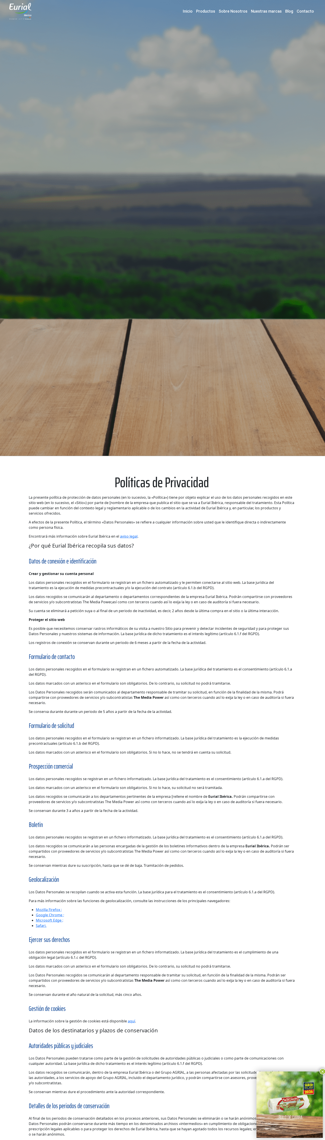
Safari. (41, 925)
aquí (131, 1021)
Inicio (188, 11)
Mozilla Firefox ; (49, 909)
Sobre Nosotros (233, 11)
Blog (289, 11)
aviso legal (129, 536)
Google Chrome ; (50, 915)
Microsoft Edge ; (49, 920)
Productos (205, 11)
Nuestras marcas (266, 11)
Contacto (305, 11)
